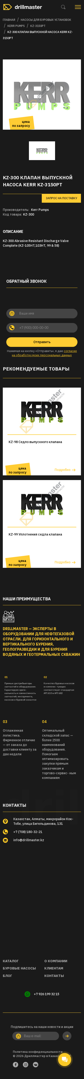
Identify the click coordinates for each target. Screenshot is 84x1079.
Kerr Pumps (40, 210)
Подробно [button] (62, 470)
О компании (55, 961)
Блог (7, 975)
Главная (9, 20)
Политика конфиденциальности (38, 1052)
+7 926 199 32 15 (46, 994)
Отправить (42, 342)
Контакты (54, 975)
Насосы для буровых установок (46, 20)
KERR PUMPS (16, 26)
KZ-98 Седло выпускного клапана (35, 442)
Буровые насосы (19, 968)
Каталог (11, 961)
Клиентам (53, 968)
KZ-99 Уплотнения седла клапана (35, 534)
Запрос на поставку (61, 198)
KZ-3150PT (38, 26)
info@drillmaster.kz (28, 840)
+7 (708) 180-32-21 (27, 832)
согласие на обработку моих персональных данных (44, 353)
